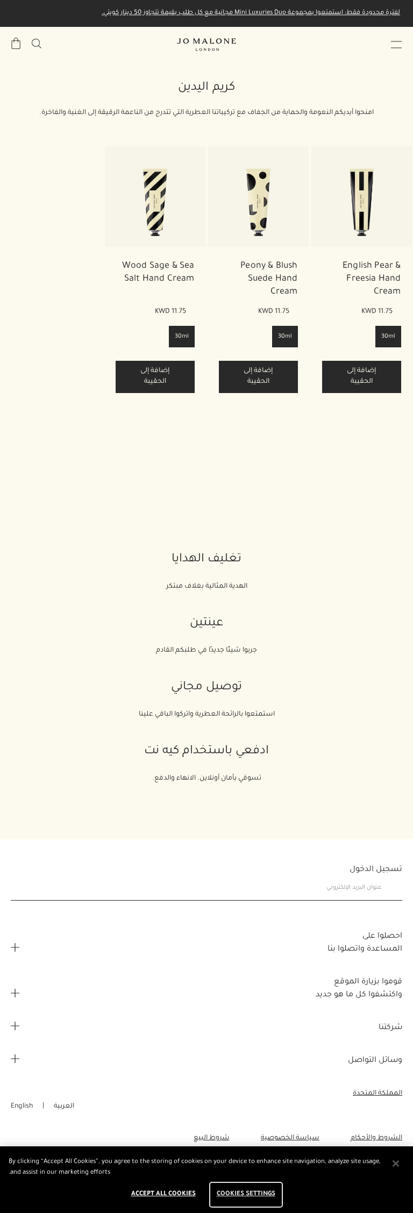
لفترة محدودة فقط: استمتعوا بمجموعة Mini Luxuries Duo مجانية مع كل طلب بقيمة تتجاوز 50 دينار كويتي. (251, 13)
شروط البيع (212, 1138)
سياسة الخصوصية (290, 1138)
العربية (64, 1106)
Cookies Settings (246, 1194)
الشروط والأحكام (376, 1138)
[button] (396, 45)
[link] (361, 196)
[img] (16, 43)
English (22, 1106)
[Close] (396, 1163)
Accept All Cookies (163, 1194)
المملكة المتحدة (377, 1093)
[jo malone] (206, 44)
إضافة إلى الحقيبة (361, 376)
